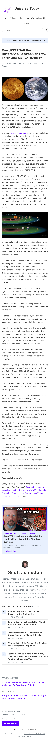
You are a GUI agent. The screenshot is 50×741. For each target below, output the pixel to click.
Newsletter (30, 18)
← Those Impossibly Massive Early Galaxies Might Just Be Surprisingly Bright (23, 683)
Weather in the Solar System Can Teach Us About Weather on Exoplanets (27, 644)
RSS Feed (25, 24)
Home (6, 18)
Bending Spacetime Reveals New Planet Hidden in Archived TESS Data (26, 623)
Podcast (21, 18)
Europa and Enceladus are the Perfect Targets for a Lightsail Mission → (24, 697)
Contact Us (18, 730)
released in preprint (19, 133)
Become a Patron (10, 723)
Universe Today (27, 8)
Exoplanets (6, 66)
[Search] (46, 30)
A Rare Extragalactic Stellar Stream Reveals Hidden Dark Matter (24, 612)
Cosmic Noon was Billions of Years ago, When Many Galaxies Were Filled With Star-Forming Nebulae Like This (28, 656)
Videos (13, 18)
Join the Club (41, 18)
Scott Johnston (10, 63)
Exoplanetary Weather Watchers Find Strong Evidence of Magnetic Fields (25, 633)
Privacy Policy (30, 730)
